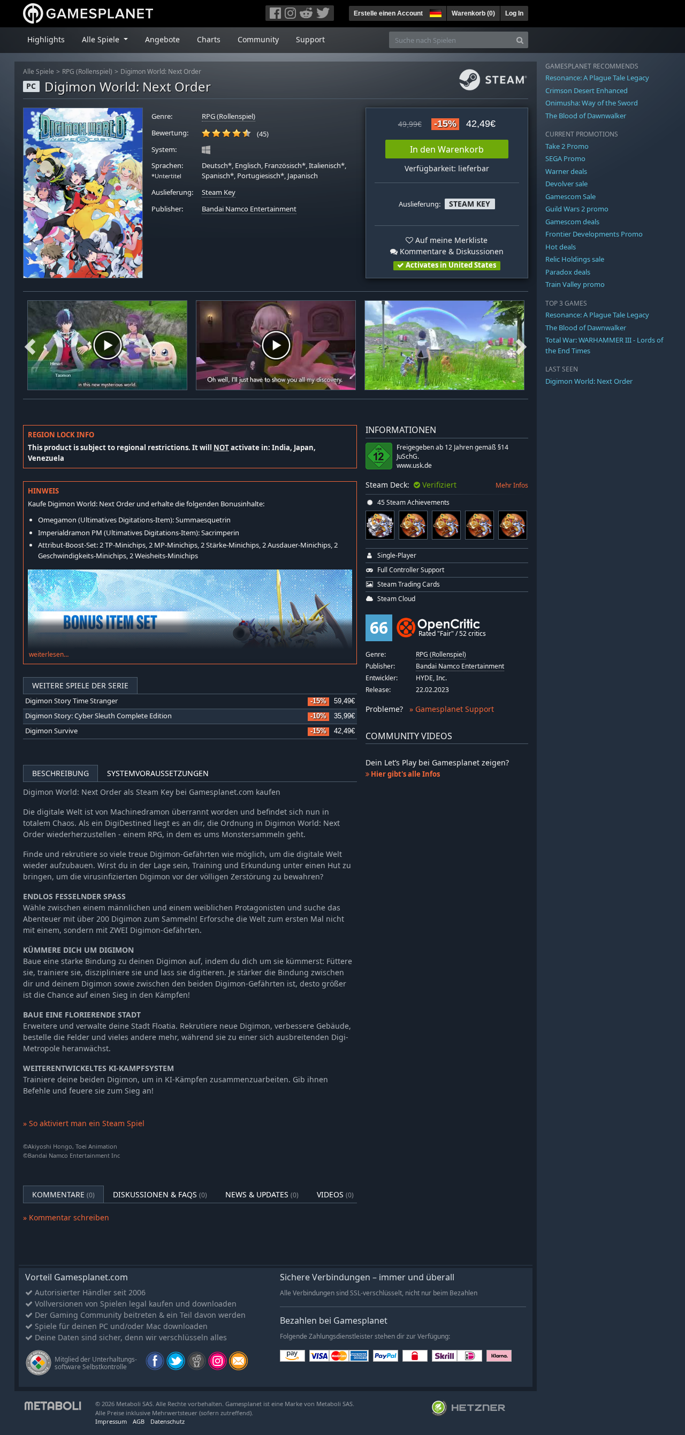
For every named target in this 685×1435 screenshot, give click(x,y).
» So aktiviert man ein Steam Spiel (83, 1123)
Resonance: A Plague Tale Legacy (597, 77)
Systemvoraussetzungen (158, 773)
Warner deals (566, 171)
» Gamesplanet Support (451, 709)
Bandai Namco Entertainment (249, 209)
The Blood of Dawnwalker (585, 115)
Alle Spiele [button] (101, 39)
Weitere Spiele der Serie (80, 685)
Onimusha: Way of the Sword (591, 103)
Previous (30, 345)
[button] (435, 11)
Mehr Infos (512, 485)
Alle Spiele (38, 71)
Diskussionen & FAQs (160, 1194)
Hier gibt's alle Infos (404, 774)
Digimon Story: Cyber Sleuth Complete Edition (98, 715)
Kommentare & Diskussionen (451, 251)
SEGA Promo (565, 158)
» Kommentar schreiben (66, 1217)
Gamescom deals (572, 221)
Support (310, 39)
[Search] (520, 40)
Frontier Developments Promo (594, 234)
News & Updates (262, 1194)
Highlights (46, 39)
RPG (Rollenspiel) (87, 71)
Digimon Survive (51, 730)
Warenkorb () (473, 13)
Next (521, 345)
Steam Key (218, 192)
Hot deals (560, 247)
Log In (514, 13)
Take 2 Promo (567, 146)
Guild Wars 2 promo (576, 209)
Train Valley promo (575, 284)
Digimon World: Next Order (160, 71)
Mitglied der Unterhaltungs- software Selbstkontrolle (96, 1363)
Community (258, 39)
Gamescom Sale (570, 196)
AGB (138, 1421)
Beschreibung (60, 773)
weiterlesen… (48, 654)
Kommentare (63, 1194)
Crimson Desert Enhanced (586, 90)
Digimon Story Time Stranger (71, 700)
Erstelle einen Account (388, 13)
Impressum (111, 1421)
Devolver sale (566, 183)
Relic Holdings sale (574, 259)
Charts (208, 39)
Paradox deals (567, 272)
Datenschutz (167, 1421)
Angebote (162, 39)
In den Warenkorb (447, 149)
